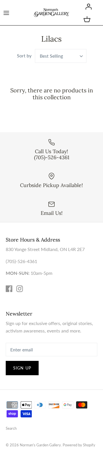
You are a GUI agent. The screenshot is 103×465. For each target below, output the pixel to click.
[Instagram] (19, 288)
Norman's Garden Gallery (40, 445)
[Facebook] (9, 288)
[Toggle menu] (6, 12)
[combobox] (60, 56)
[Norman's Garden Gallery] (52, 12)
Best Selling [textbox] (51, 56)
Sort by (24, 55)
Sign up (22, 367)
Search (11, 428)
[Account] (87, 6)
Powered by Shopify (79, 445)
